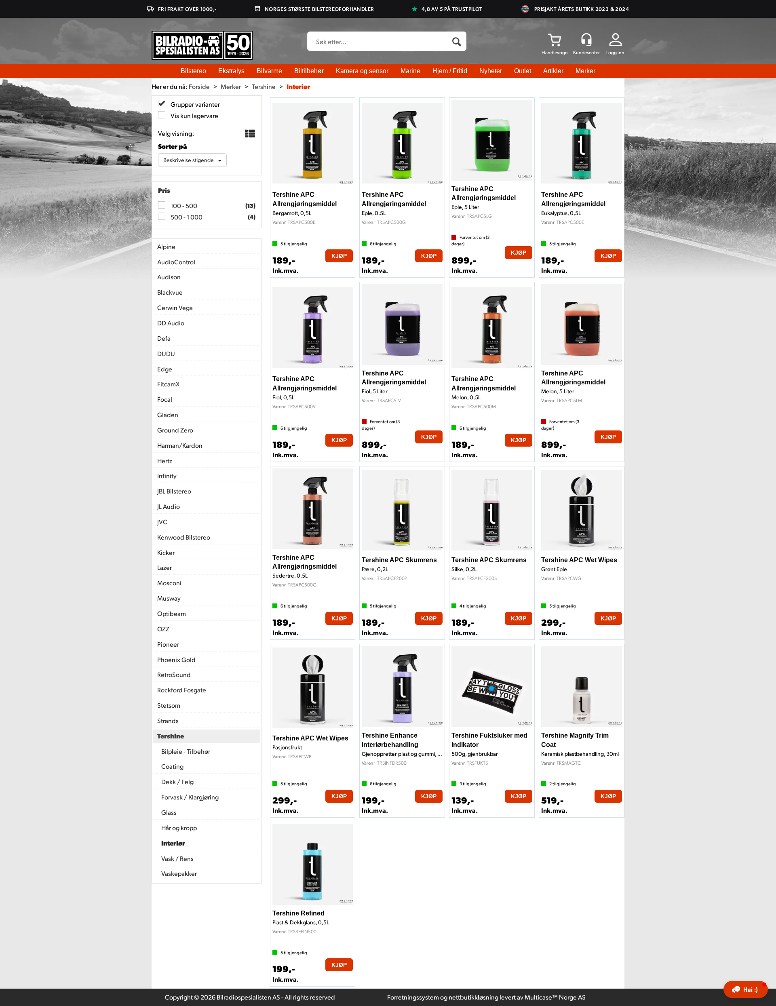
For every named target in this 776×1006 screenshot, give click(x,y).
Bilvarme (269, 70)
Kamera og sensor (362, 70)
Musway (169, 598)
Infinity (167, 475)
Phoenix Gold (176, 659)
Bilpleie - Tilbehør (185, 751)
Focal (164, 399)
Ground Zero (175, 430)
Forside (199, 86)
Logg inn (615, 52)
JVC (162, 521)
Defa (164, 338)
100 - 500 (183, 205)
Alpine (166, 246)
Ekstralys (231, 70)
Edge (164, 369)
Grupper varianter (194, 104)
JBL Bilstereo (174, 491)
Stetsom (168, 705)
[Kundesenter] (586, 39)
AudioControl (176, 261)
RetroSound (174, 674)
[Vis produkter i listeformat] (249, 134)
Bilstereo (193, 70)
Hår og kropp (179, 827)
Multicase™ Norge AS (555, 997)
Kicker (166, 552)
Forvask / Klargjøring (190, 797)
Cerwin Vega (175, 307)
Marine (410, 70)
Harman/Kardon (179, 445)
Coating (172, 766)
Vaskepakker (179, 873)
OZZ (163, 628)
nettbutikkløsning (473, 997)
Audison (169, 276)
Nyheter (490, 70)
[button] (745, 989)
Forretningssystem (413, 997)
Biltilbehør (309, 70)
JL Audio (168, 506)
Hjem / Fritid (449, 70)
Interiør (298, 86)
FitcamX (168, 384)
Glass (169, 812)
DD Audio (170, 322)
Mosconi (169, 582)
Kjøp (339, 256)
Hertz (164, 460)
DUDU (166, 353)
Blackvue (170, 292)
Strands (168, 720)
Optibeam (171, 613)
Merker (585, 70)
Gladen (167, 414)
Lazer (164, 567)
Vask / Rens (177, 858)
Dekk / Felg (177, 781)
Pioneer (168, 644)
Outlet (522, 70)
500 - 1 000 (185, 217)
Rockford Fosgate (181, 689)
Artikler (553, 70)
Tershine (264, 86)
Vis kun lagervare (193, 115)
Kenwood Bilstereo (183, 537)
